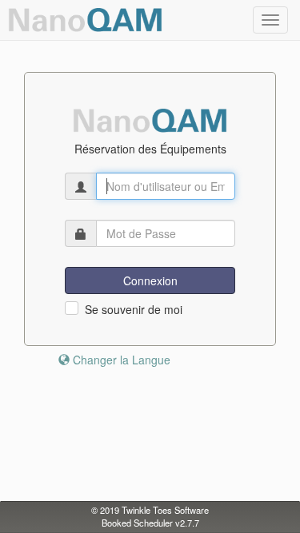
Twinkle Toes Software (165, 509)
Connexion (150, 280)
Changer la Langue (120, 360)
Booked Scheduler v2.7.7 (150, 522)
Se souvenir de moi (133, 309)
